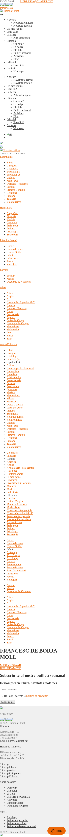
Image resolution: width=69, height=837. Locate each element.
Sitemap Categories (10, 773)
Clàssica (11, 498)
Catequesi (12, 165)
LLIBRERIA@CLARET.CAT (36, 1)
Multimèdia (13, 329)
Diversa (11, 383)
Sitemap (4, 764)
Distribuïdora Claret (17, 805)
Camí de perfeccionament (20, 368)
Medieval (12, 486)
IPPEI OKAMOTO (10, 668)
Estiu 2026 (12, 31)
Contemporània (15, 473)
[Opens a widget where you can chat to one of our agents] (56, 831)
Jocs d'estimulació (16, 570)
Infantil (10, 255)
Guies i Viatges (15, 501)
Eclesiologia (13, 171)
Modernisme (13, 507)
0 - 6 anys (12, 552)
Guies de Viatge (15, 320)
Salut (9, 338)
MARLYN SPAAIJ (10, 665)
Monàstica (12, 401)
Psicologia (12, 231)
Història (11, 219)
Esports (11, 317)
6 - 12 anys (12, 558)
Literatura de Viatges (18, 323)
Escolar (4, 269)
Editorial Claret (15, 802)
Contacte (11, 68)
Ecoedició (18, 65)
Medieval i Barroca (17, 504)
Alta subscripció (21, 37)
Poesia (10, 332)
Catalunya (12, 470)
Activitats (18, 56)
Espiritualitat (6, 156)
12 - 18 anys (13, 555)
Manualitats (13, 326)
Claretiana (12, 374)
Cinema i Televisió (16, 308)
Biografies (12, 213)
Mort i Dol (12, 180)
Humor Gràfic (14, 252)
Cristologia (12, 168)
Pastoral (11, 186)
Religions (12, 192)
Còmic (10, 246)
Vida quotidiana (15, 416)
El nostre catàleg (11, 150)
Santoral (11, 195)
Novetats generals (22, 25)
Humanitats (6, 207)
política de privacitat (37, 695)
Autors (3, 344)
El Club (17, 49)
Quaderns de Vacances (19, 281)
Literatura (12, 222)
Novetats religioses (23, 22)
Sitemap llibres (8, 767)
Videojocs (12, 264)
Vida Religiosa (14, 419)
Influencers (12, 258)
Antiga (10, 464)
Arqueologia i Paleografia (20, 467)
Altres (3, 287)
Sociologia (12, 234)
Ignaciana (12, 389)
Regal (10, 335)
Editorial (11, 62)
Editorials (12, 344)
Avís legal (12, 817)
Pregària (11, 410)
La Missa (11, 34)
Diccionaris (13, 314)
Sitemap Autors (8, 770)
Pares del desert (15, 407)
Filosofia (11, 216)
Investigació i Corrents (18, 483)
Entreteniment (14, 564)
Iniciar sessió (7, 7)
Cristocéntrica (14, 377)
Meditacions (13, 395)
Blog (16, 59)
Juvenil (10, 261)
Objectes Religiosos (17, 183)
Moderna (11, 489)
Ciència (11, 305)
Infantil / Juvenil (8, 240)
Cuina (10, 311)
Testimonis (12, 413)
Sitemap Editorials (9, 776)
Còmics (11, 561)
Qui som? (18, 43)
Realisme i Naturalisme (19, 519)
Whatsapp (18, 71)
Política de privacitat (17, 820)
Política (11, 228)
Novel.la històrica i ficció (20, 513)
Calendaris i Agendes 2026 (21, 302)
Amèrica (11, 461)
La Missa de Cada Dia (18, 796)
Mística (10, 398)
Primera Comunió (16, 189)
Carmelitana (13, 371)
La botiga (18, 46)
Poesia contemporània (18, 516)
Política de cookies (16, 823)
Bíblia (10, 162)
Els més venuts (14, 28)
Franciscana (13, 386)
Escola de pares (15, 249)
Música (10, 278)
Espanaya (12, 480)
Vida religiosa (14, 201)
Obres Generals (15, 404)
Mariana (11, 392)
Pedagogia (12, 225)
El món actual (14, 476)
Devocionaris (14, 380)
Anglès (10, 296)
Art (8, 299)
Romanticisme (14, 522)
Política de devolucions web (21, 826)
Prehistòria (12, 492)
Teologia (11, 198)
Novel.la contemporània (19, 510)
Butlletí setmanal (22, 53)
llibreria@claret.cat (17, 740)
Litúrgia (11, 177)
